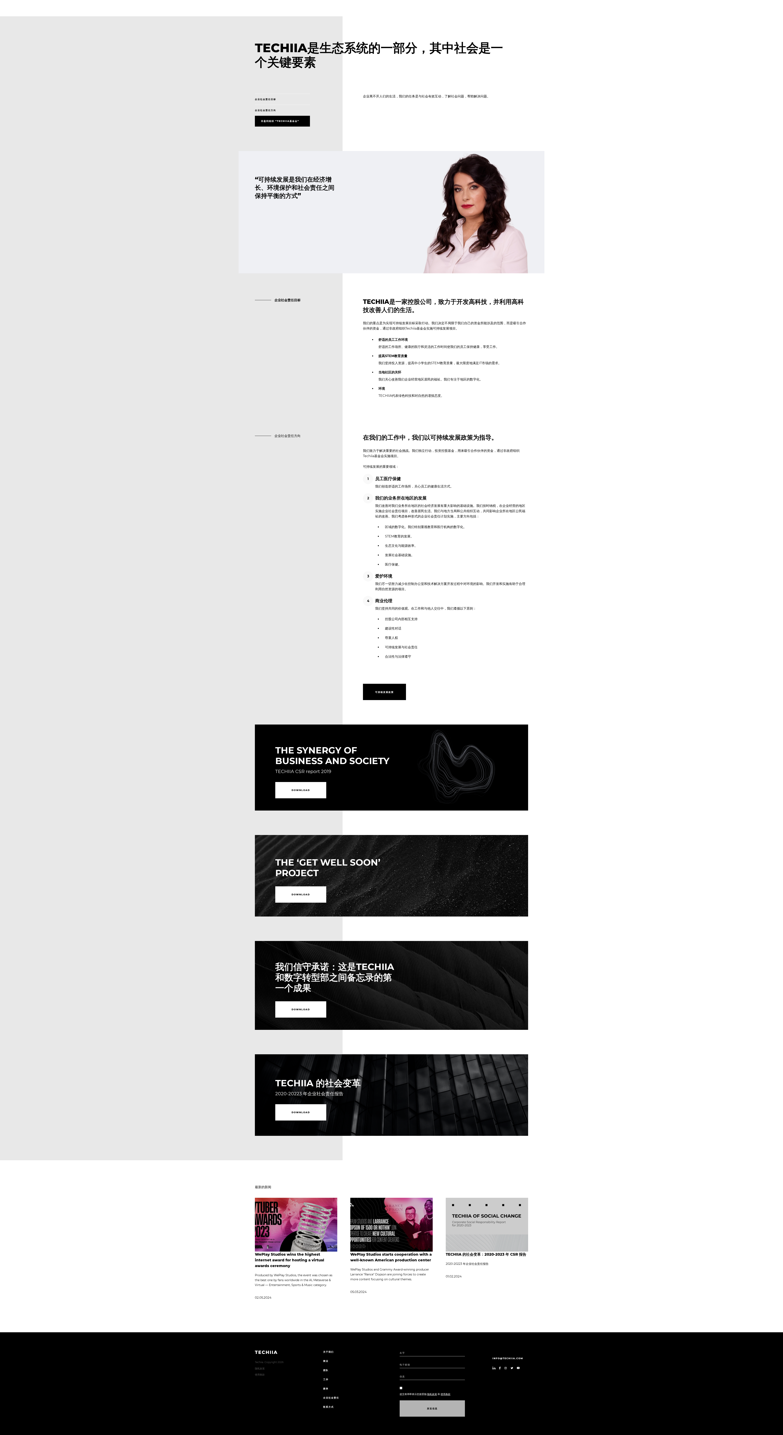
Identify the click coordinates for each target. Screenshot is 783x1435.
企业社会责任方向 (265, 110)
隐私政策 (260, 1368)
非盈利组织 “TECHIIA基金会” (280, 121)
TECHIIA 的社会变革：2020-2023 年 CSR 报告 (486, 1254)
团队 (325, 1370)
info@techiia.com (507, 1358)
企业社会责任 (331, 1397)
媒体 (325, 1388)
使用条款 (260, 1374)
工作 (325, 1379)
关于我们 (328, 1351)
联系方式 (328, 1406)
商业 (325, 1361)
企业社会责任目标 (265, 99)
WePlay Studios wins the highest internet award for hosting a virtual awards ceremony (289, 1260)
